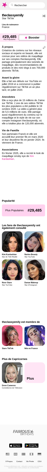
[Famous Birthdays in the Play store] (32, 445)
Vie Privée (30, 461)
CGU (39, 461)
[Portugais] (23, 454)
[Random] (44, 16)
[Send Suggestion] (44, 48)
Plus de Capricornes (14, 359)
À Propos (9, 461)
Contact (19, 461)
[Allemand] (39, 454)
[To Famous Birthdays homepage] (4, 5)
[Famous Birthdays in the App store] (16, 445)
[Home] (23, 432)
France (5, 27)
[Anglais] (7, 454)
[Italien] (31, 454)
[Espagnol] (15, 454)
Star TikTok (8, 18)
